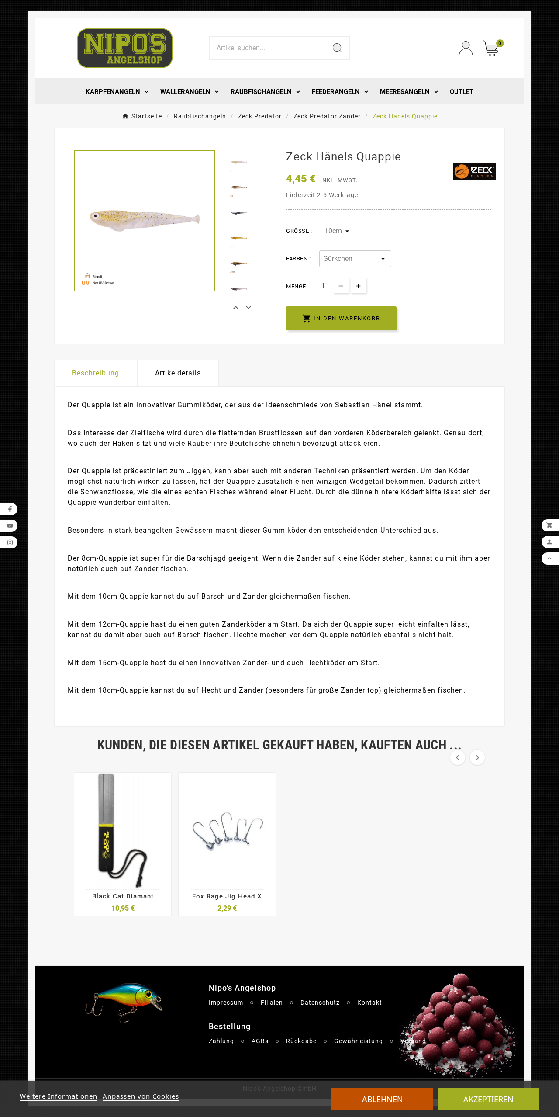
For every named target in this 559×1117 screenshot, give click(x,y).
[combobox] (268, 48)
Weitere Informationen (58, 1096)
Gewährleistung (358, 1040)
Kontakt (369, 1002)
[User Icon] (466, 48)
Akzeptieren (488, 1099)
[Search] (337, 48)
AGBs (260, 1040)
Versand (413, 1040)
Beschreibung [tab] (95, 373)
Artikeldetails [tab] (178, 373)
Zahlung (221, 1040)
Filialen (272, 1002)
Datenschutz (320, 1002)
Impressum (226, 1002)
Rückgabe (301, 1040)
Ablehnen (382, 1099)
